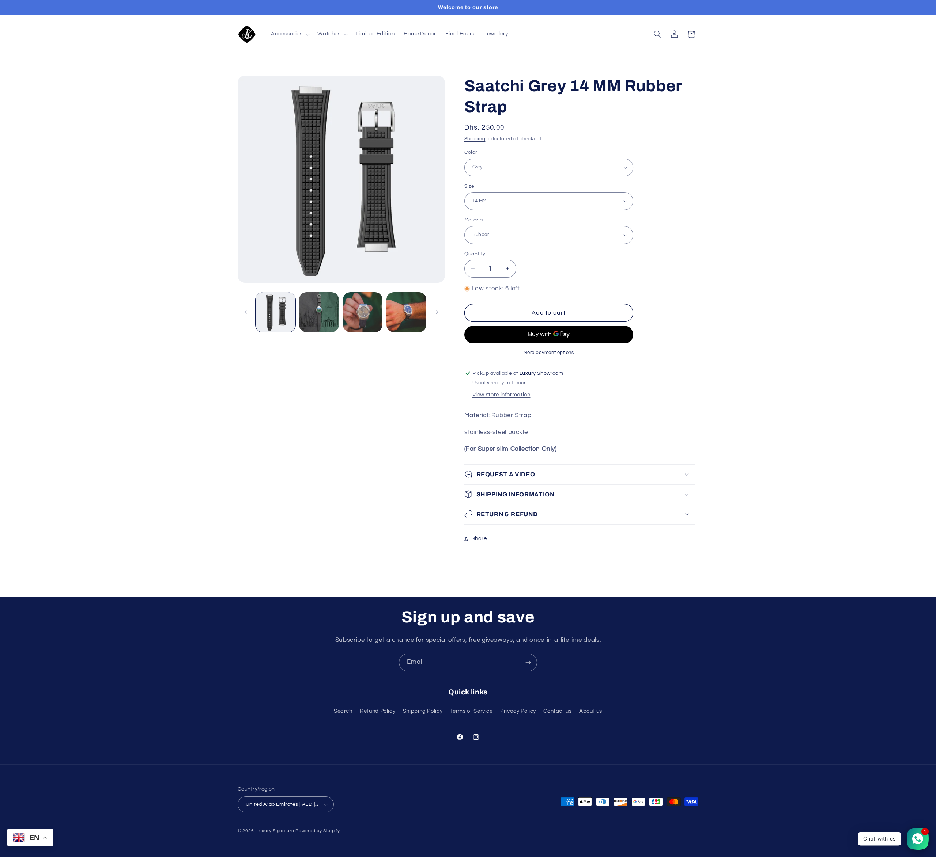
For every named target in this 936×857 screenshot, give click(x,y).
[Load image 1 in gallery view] (275, 312)
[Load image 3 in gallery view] (363, 312)
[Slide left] (246, 312)
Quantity (475, 253)
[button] (290, 34)
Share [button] (479, 538)
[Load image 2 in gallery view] (319, 312)
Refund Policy (377, 711)
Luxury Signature (275, 831)
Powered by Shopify (317, 831)
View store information (501, 394)
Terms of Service (471, 711)
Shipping (475, 138)
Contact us (557, 711)
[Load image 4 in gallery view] (406, 312)
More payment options (549, 352)
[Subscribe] (528, 662)
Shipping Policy (422, 711)
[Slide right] (437, 312)
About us (590, 711)
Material (474, 219)
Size (469, 185)
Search (343, 711)
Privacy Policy (518, 711)
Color (471, 152)
